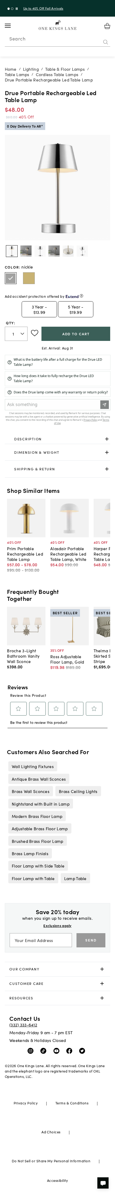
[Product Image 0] (12, 251)
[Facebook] (70, 1050)
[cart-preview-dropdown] (107, 26)
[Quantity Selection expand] (23, 333)
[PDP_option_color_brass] (29, 278)
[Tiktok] (44, 1050)
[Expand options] (107, 439)
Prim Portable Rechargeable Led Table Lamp (25, 553)
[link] (57, 439)
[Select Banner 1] (12, 9)
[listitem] (32, 766)
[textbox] (16, 334)
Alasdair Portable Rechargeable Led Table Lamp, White (68, 553)
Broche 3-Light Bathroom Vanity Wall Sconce (23, 655)
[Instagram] (32, 1050)
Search (17, 38)
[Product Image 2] (40, 251)
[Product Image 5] (82, 251)
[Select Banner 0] (8, 9)
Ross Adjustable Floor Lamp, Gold (67, 659)
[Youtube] (57, 1050)
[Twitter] (83, 1050)
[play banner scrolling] (17, 9)
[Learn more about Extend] (81, 295)
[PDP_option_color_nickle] (11, 278)
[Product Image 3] (54, 251)
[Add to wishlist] (34, 333)
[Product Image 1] (26, 251)
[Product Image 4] (68, 251)
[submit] (105, 42)
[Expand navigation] (12, 26)
